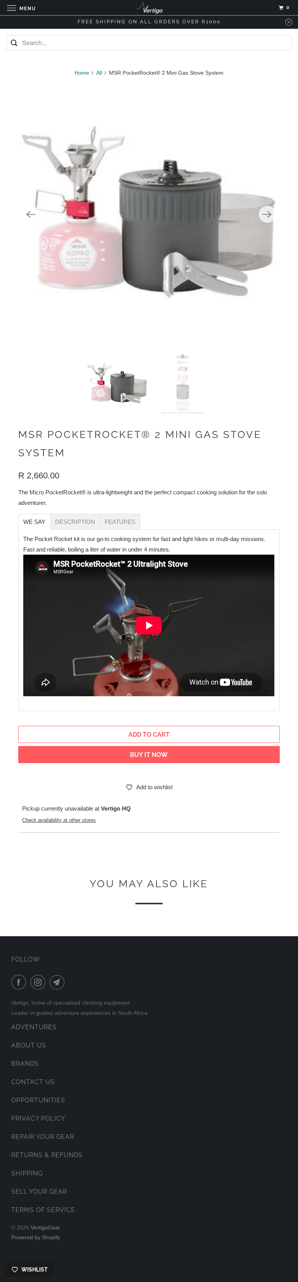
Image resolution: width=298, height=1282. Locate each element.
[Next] (267, 214)
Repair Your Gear (42, 1136)
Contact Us (33, 1082)
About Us (28, 1045)
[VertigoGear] (149, 7)
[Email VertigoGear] (59, 982)
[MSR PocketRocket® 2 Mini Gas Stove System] (148, 214)
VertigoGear (45, 1227)
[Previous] (30, 214)
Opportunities (38, 1100)
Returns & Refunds (47, 1155)
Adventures (34, 1027)
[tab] (34, 522)
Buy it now (149, 754)
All (99, 73)
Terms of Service (43, 1210)
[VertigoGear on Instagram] (40, 982)
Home (81, 73)
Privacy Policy (38, 1118)
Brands (25, 1063)
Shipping (27, 1173)
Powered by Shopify (35, 1237)
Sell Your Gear (39, 1191)
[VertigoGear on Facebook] (20, 982)
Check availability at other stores (59, 820)
